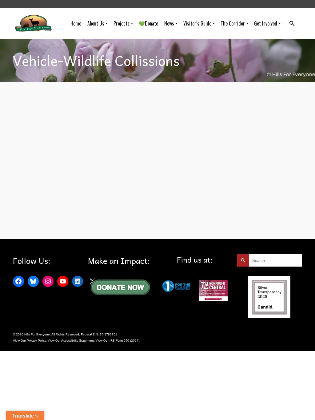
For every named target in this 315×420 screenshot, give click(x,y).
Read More (179, 202)
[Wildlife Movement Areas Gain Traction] (49, 132)
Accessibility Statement (77, 340)
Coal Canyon (51, 218)
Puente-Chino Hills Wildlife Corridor (106, 218)
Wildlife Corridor (47, 225)
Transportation (142, 218)
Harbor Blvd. (71, 218)
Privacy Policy (36, 340)
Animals (34, 218)
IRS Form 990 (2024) (124, 340)
